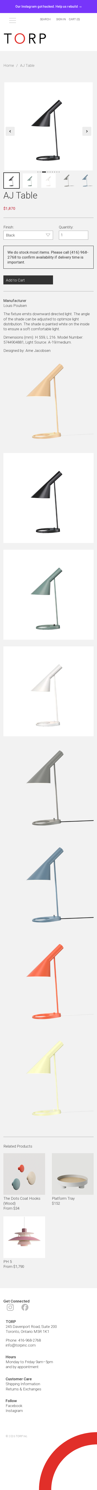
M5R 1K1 (41, 1331)
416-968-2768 (29, 1340)
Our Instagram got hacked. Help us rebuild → (48, 6)
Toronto (12, 1331)
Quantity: (66, 227)
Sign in (61, 19)
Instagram (14, 1410)
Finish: (8, 227)
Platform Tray (63, 1198)
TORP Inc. (22, 1436)
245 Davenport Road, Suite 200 (31, 1326)
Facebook (14, 1405)
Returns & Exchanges (23, 1389)
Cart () (74, 19)
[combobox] (42, 19)
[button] (10, 131)
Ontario (27, 1331)
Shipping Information (23, 1384)
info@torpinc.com (21, 1345)
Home (8, 65)
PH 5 (7, 1261)
